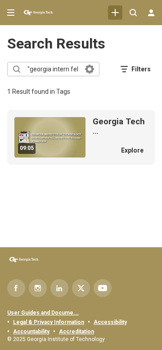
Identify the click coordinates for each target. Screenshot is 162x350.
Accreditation (76, 331)
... (119, 126)
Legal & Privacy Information (48, 322)
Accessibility (110, 322)
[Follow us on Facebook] (16, 288)
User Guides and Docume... (43, 313)
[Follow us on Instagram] (38, 288)
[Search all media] (133, 12)
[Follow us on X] (81, 288)
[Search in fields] (89, 69)
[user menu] (151, 12)
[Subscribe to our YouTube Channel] (103, 288)
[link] (115, 12)
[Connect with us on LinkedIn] (59, 288)
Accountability (31, 331)
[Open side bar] (11, 12)
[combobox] (53, 69)
